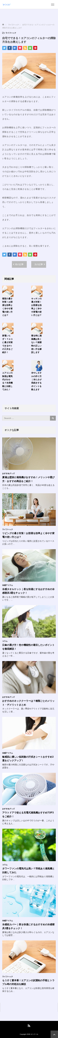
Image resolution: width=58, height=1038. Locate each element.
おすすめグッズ (8, 473)
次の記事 (39, 264)
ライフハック (11, 33)
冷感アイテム (7, 585)
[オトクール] (6, 4)
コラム (5, 641)
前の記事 (19, 264)
